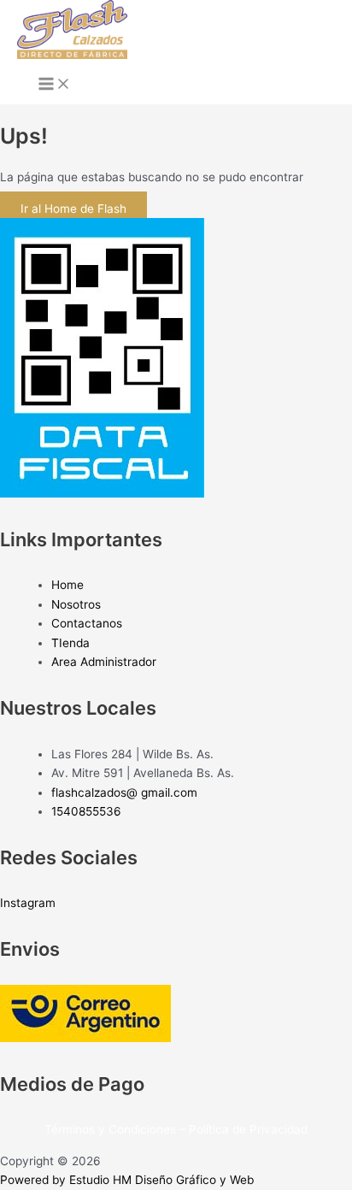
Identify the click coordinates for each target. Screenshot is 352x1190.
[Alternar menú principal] (54, 85)
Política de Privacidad (248, 1129)
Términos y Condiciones (110, 1129)
